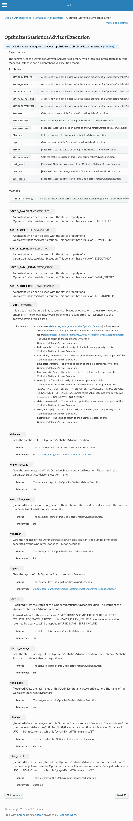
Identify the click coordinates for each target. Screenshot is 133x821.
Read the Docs (67, 815)
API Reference (22, 17)
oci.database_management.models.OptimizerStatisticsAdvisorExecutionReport (74, 589)
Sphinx (21, 815)
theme (39, 815)
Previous (14, 795)
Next (120, 795)
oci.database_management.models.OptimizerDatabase (62, 454)
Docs (8, 17)
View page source (117, 22)
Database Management (49, 17)
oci (69, 5)
